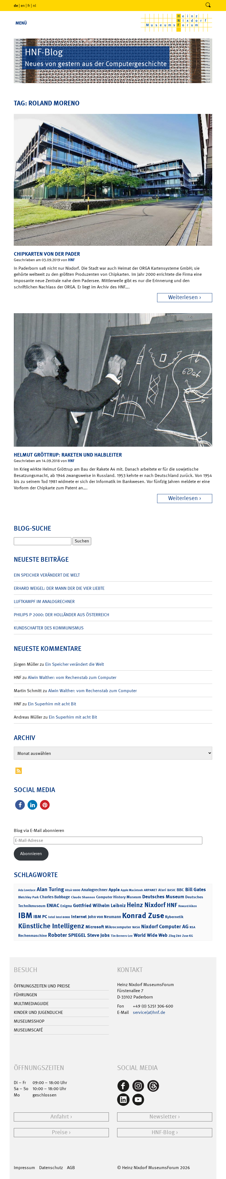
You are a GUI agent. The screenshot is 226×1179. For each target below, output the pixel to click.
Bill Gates (195, 889)
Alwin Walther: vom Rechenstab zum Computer (72, 677)
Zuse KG (187, 936)
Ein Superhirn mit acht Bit (52, 704)
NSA (192, 927)
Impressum (24, 1167)
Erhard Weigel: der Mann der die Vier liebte (59, 588)
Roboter (57, 934)
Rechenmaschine (32, 935)
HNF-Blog (163, 1132)
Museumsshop (29, 1021)
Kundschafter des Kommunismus (49, 628)
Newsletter (163, 1116)
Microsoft (94, 927)
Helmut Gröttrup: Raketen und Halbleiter (68, 454)
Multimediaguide (31, 1003)
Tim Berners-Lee (122, 936)
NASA (136, 927)
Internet (79, 916)
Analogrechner (94, 890)
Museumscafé (28, 1030)
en (23, 5)
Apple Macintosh (132, 890)
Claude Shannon (83, 897)
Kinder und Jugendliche (38, 1012)
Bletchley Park (28, 897)
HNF (71, 259)
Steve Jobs (98, 935)
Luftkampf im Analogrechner (44, 601)
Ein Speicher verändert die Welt (47, 575)
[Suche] (208, 5)
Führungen (25, 995)
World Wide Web (151, 935)
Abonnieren (31, 853)
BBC (180, 890)
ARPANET (150, 890)
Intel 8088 (63, 917)
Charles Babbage (55, 897)
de (16, 5)
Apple (114, 890)
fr (29, 5)
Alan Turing (50, 889)
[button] (20, 805)
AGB (71, 1167)
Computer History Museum (118, 896)
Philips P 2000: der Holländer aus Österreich (61, 615)
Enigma (66, 906)
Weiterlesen (183, 297)
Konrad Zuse (143, 915)
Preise (60, 1132)
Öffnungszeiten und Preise (42, 986)
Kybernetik (174, 916)
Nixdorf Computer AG (165, 926)
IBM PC (40, 916)
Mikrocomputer (118, 926)
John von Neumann (104, 916)
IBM (25, 915)
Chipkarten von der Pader (47, 253)
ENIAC (53, 905)
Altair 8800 (72, 890)
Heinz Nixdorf (146, 904)
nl (34, 5)
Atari (162, 890)
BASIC (171, 890)
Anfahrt (59, 1116)
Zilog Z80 (175, 936)
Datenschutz (51, 1167)
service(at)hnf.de (149, 1012)
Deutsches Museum (163, 896)
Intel (51, 917)
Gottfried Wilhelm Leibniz (99, 905)
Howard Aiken (187, 906)
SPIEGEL (77, 935)
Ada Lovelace (27, 890)
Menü (21, 23)
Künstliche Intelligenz (51, 926)
